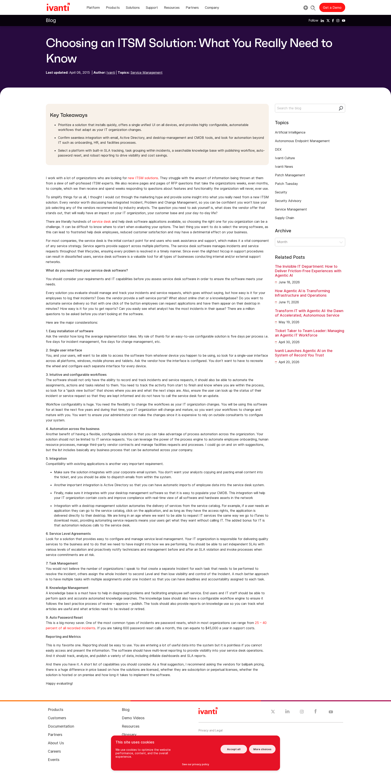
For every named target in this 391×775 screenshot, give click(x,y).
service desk (101, 221)
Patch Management (290, 175)
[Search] (313, 7)
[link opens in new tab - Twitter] (273, 712)
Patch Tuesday (286, 184)
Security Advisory (288, 201)
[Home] (58, 7)
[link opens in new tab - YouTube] (331, 712)
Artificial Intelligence (290, 132)
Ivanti (111, 72)
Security (281, 192)
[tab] (93, 8)
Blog (51, 20)
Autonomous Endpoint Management (302, 141)
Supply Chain (284, 218)
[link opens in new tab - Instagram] (302, 712)
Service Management (147, 72)
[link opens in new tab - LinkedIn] (287, 712)
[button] (310, 242)
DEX (278, 149)
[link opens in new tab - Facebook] (315, 712)
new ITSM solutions (143, 178)
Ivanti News (284, 166)
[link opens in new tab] (322, 20)
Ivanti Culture (285, 158)
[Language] (305, 7)
